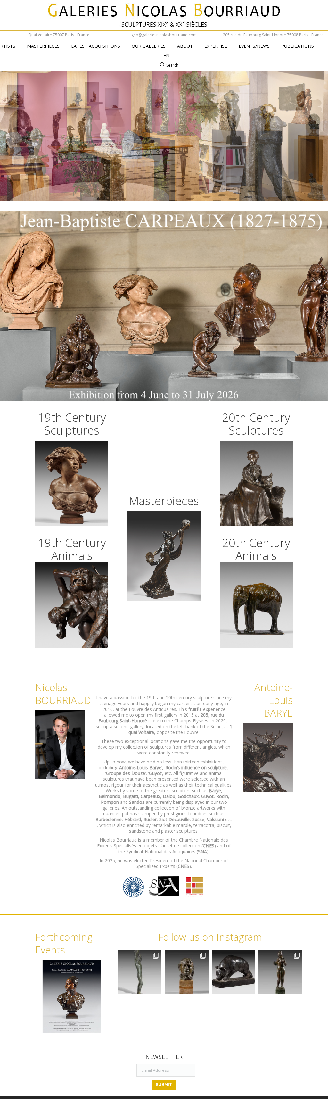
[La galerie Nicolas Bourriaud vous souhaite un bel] (280, 972)
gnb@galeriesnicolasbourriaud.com (164, 34)
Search (172, 65)
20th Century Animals (256, 549)
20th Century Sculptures (256, 424)
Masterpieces (164, 501)
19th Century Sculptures (72, 424)
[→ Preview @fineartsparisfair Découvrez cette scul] (139, 972)
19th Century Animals (72, 549)
